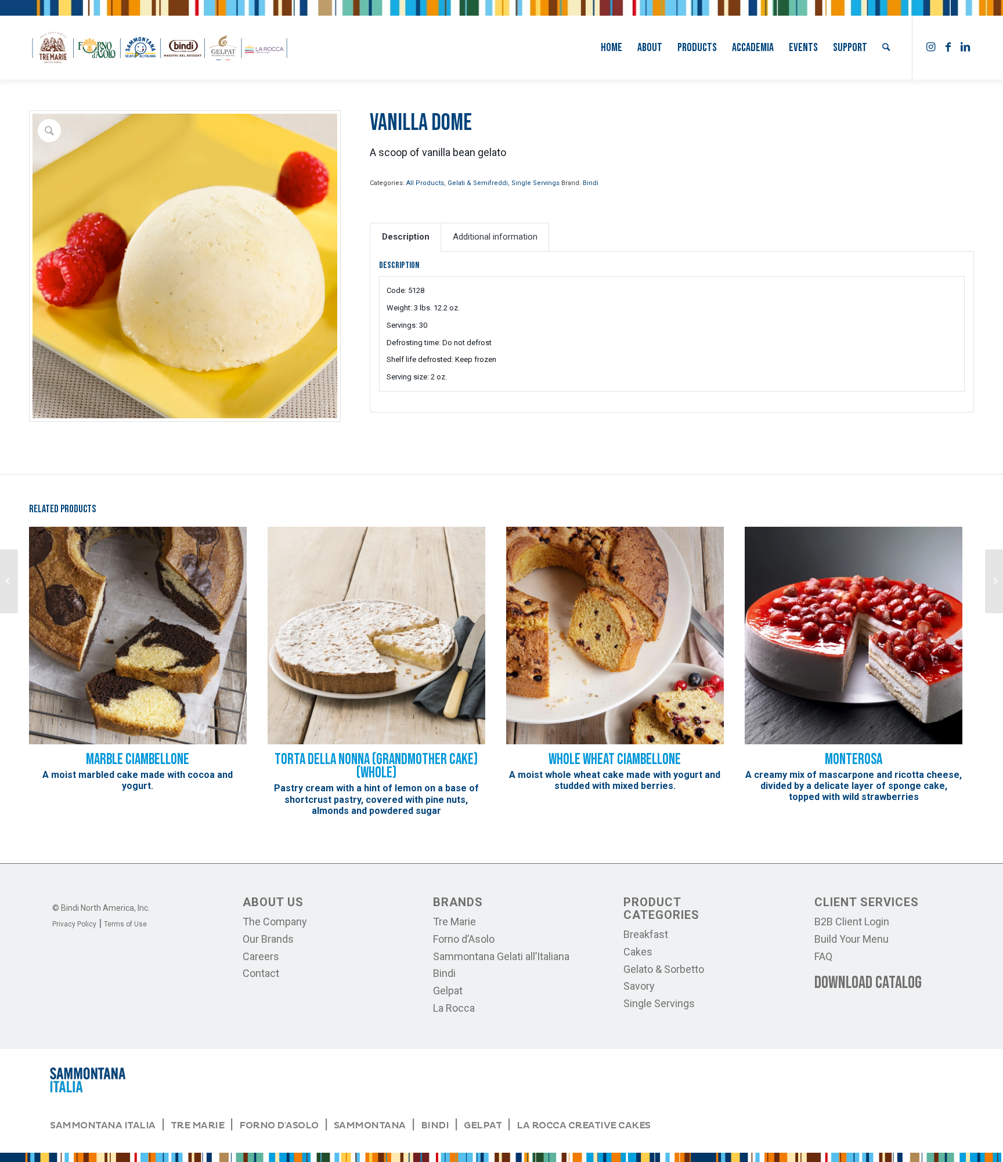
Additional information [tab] (495, 236)
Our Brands (268, 939)
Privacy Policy (74, 924)
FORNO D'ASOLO (279, 1125)
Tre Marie (454, 921)
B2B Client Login (851, 921)
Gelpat (448, 990)
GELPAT (482, 1125)
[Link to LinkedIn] (965, 47)
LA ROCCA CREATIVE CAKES (584, 1125)
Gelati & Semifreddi (478, 183)
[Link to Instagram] (930, 47)
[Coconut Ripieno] (994, 581)
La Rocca (454, 1008)
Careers (261, 956)
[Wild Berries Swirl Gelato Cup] (9, 581)
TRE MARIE (198, 1125)
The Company (275, 921)
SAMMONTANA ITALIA (103, 1125)
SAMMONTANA (370, 1125)
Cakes (637, 952)
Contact (261, 973)
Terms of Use (125, 924)
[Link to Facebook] (948, 47)
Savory (639, 986)
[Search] (886, 47)
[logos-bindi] (159, 47)
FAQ (823, 956)
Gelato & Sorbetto (663, 969)
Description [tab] (406, 236)
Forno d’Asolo (464, 939)
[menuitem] (611, 47)
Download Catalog (868, 982)
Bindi (590, 183)
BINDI (435, 1125)
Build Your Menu (851, 939)
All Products (425, 183)
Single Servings (535, 183)
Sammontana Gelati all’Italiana (501, 956)
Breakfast (645, 934)
